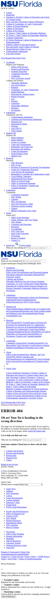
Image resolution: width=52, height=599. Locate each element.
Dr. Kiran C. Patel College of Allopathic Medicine (26, 33)
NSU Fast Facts (17, 231)
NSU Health (16, 197)
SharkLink (10, 15)
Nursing (14, 101)
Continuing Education (20, 74)
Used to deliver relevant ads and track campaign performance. (25, 593)
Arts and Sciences (18, 85)
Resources (15, 227)
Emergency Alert (13, 502)
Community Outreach (19, 195)
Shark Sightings (17, 138)
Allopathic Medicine (19, 83)
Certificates (15, 76)
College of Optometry (14, 29)
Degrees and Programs (20, 69)
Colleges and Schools (14, 451)
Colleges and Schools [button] (14, 279)
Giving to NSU (12, 516)
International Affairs (19, 124)
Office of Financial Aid (15, 514)
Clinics (9, 460)
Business (14, 87)
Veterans (14, 126)
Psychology (15, 110)
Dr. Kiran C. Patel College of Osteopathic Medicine (26, 35)
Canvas (9, 13)
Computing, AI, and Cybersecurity (25, 90)
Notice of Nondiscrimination (30, 559)
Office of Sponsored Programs (23, 183)
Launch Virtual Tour (22, 552)
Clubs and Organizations (21, 144)
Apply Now (21, 58)
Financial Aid (16, 122)
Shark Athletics (17, 140)
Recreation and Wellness (21, 149)
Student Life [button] (11, 133)
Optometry (15, 103)
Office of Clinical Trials (20, 181)
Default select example (10, 484)
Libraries (14, 199)
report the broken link (36, 431)
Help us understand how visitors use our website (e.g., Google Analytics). (25, 587)
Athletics (9, 491)
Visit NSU (10, 548)
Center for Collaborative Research (24, 170)
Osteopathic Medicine (20, 106)
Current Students (12, 500)
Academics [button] (10, 62)
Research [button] (9, 158)
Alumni (14, 208)
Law (13, 99)
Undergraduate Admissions (17, 51)
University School (13, 54)
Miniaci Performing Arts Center (23, 211)
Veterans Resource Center (16, 545)
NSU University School (20, 78)
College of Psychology (15, 31)
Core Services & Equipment (22, 172)
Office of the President (20, 217)
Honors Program (17, 97)
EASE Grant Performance (16, 507)
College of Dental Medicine (17, 26)
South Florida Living (19, 154)
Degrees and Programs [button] (15, 270)
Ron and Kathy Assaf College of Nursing (22, 47)
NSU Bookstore (12, 493)
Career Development (19, 151)
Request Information (14, 536)
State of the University (20, 233)
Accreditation (16, 229)
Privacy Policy (30, 556)
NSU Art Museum (18, 202)
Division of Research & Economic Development (30, 167)
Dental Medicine (17, 92)
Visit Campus (16, 131)
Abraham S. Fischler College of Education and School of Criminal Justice (26, 374)
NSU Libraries (12, 525)
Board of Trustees (18, 238)
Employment (11, 505)
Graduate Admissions (14, 38)
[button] (18, 245)
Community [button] (11, 190)
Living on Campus (18, 142)
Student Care (16, 156)
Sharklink (10, 538)
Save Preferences (8, 597)
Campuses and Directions (21, 224)
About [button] (8, 213)
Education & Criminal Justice (22, 94)
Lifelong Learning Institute (21, 206)
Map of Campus (12, 527)
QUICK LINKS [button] (7, 8)
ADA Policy (13, 559)
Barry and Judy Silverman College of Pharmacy (25, 22)
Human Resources (13, 520)
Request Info (10, 58)
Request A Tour (7, 552)
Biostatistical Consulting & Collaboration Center (30, 174)
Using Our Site (17, 556)
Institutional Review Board (22, 179)
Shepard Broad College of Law (18, 49)
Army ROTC (16, 128)
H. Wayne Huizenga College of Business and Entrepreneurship (27, 390)
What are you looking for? (17, 248)
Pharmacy (15, 108)
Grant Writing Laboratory (21, 176)
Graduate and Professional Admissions (26, 119)
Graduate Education (19, 71)
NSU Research (17, 163)
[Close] (2, 569)
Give (3, 58)
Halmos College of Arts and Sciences (21, 45)
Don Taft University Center (22, 204)
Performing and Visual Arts (22, 147)
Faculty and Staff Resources (17, 511)
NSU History (16, 222)
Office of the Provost (19, 67)
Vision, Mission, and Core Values (24, 220)
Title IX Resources (13, 541)
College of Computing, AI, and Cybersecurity (24, 24)
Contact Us (15, 240)
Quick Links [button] (11, 368)
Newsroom (15, 236)
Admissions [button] (10, 112)
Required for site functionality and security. (18, 581)
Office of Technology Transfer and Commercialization (25, 187)
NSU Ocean (16, 165)
